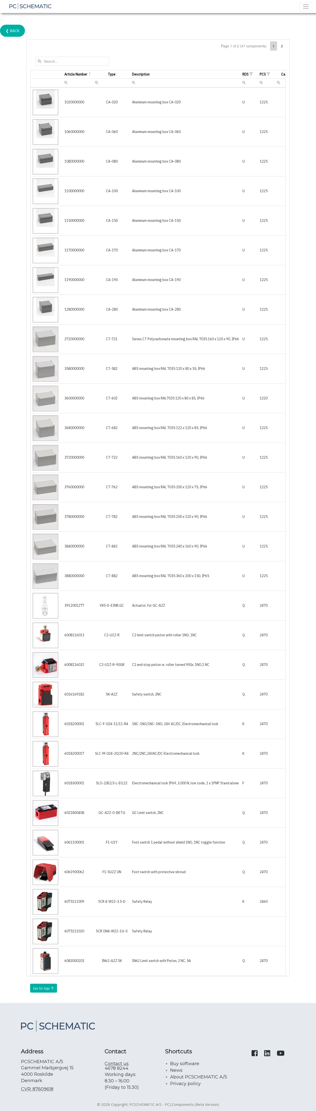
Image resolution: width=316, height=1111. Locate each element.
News (176, 1070)
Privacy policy (185, 1083)
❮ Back (13, 30)
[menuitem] (66, 82)
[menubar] (66, 82)
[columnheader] (47, 74)
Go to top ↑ (43, 988)
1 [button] (274, 45)
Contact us (117, 1063)
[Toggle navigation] (305, 6)
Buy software (184, 1063)
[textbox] (72, 61)
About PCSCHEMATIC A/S (198, 1077)
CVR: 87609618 (37, 1089)
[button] (251, 74)
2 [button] (282, 45)
